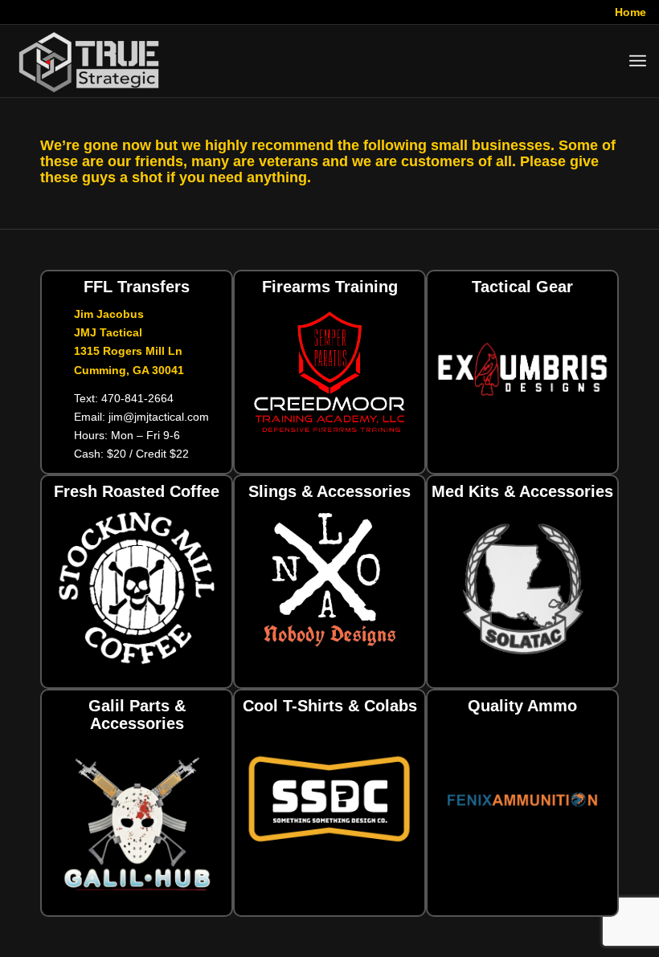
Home (630, 12)
